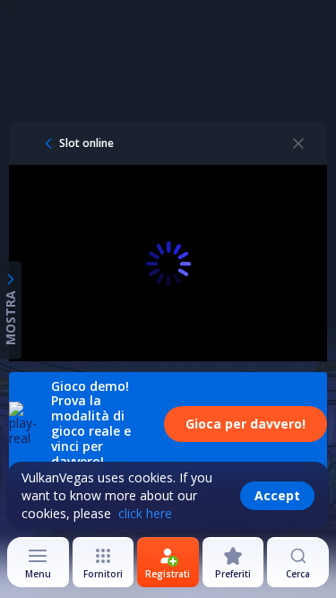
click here (145, 513)
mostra (10, 317)
